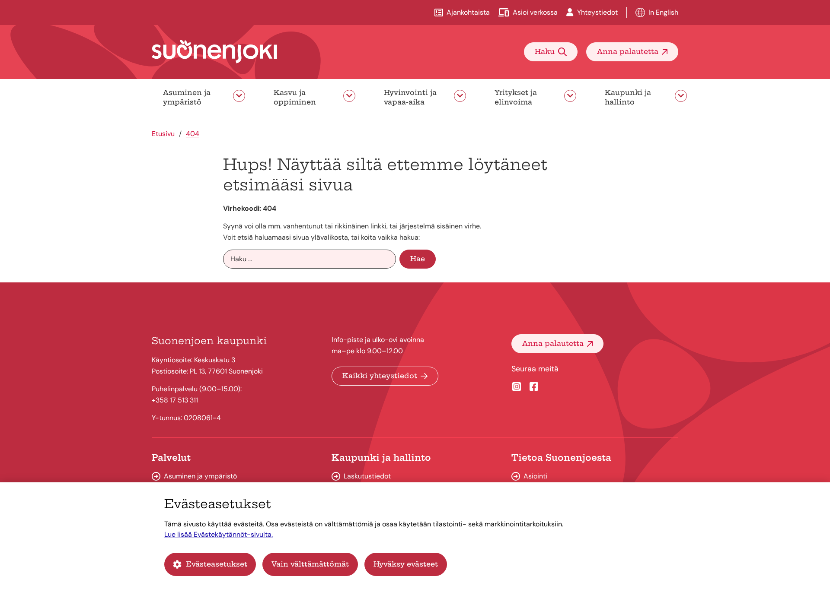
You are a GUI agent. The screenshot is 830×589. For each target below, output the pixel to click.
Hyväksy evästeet (406, 564)
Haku (545, 51)
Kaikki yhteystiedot (379, 375)
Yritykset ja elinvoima (516, 97)
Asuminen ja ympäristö (187, 97)
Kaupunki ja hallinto (628, 97)
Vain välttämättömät (310, 564)
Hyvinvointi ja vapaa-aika (410, 97)
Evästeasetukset (216, 564)
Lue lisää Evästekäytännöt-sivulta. (218, 534)
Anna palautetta (627, 51)
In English (663, 12)
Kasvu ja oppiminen (295, 97)
